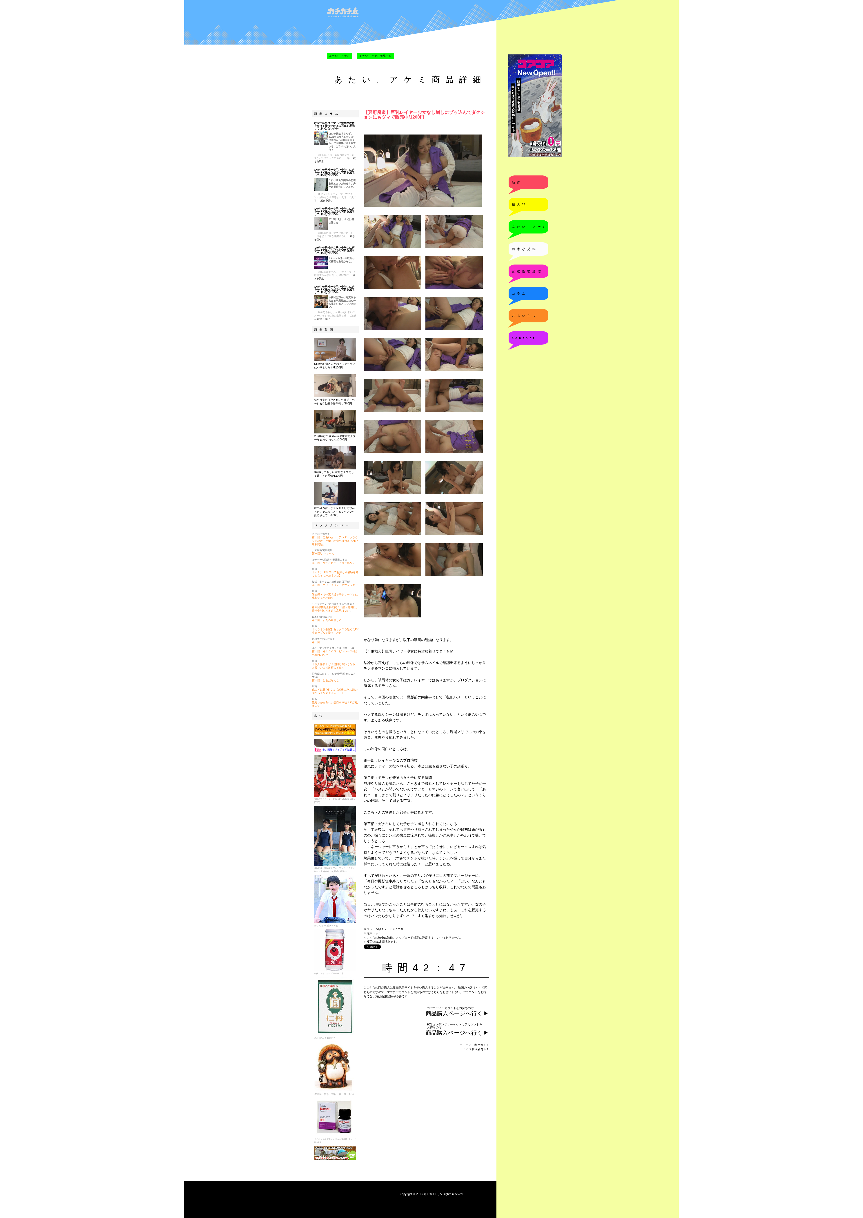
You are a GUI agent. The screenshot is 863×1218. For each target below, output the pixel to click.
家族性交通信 (527, 271)
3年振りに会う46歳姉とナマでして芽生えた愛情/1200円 (334, 474)
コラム (519, 293)
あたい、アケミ (339, 56)
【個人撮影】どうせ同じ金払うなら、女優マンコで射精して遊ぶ (335, 666)
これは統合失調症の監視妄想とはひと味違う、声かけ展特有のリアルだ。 (342, 183)
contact (524, 338)
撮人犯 (519, 204)
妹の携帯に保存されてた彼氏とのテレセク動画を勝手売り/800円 (334, 401)
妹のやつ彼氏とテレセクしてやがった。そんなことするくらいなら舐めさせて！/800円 (334, 512)
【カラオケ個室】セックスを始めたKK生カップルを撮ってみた (335, 631)
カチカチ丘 (430, 1194)
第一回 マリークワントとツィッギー (335, 585)
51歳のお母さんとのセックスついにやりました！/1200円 (334, 365)
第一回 (316, 642)
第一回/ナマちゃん (323, 553)
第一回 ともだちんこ (325, 680)
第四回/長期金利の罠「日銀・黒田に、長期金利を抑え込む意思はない (335, 609)
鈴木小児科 (525, 249)
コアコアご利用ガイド (474, 1045)
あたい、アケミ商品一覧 (375, 56)
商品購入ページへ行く (454, 1013)
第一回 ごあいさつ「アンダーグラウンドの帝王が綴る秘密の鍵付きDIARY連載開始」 (335, 541)
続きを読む (326, 200)
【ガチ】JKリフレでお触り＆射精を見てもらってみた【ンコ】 (335, 574)
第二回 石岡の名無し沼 (327, 620)
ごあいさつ (525, 315)
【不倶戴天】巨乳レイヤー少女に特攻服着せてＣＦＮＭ (409, 651)
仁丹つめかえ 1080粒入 (325, 1038)
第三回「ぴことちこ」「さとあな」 (333, 563)
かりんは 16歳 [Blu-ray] (326, 925)
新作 (517, 182)
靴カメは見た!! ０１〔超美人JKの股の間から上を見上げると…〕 (335, 691)
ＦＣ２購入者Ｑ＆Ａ (476, 1049)
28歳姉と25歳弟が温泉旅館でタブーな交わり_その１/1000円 (335, 438)
